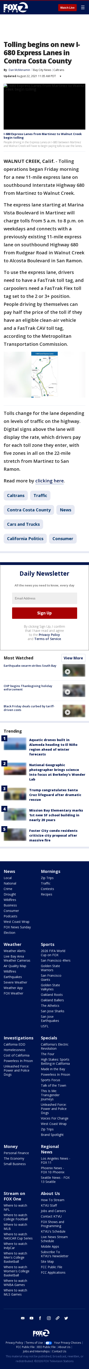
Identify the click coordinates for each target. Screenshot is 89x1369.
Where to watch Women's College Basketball (16, 1271)
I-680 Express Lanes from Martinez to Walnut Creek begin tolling (43, 136)
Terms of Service (47, 639)
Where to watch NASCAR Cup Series (18, 1236)
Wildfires (10, 900)
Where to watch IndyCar (15, 1245)
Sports (47, 944)
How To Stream (52, 1200)
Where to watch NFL (15, 1207)
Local (8, 878)
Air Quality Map (15, 966)
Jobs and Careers (53, 1211)
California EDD (14, 1044)
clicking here (49, 481)
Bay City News (42, 70)
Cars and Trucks (23, 524)
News (65, 510)
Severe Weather (15, 982)
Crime (8, 889)
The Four (47, 1054)
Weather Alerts (15, 951)
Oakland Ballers (52, 1000)
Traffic (40, 495)
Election (9, 932)
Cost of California (16, 1055)
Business (10, 905)
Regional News (50, 1149)
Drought (10, 894)
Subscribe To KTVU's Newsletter (54, 1254)
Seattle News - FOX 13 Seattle (55, 1179)
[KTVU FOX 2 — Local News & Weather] (17, 7)
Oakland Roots (52, 994)
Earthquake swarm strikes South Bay (30, 666)
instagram (48, 1318)
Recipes (46, 894)
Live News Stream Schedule (54, 1239)
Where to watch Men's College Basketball (15, 1257)
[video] (74, 670)
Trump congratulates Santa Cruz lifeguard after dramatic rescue (55, 795)
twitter (66, 1318)
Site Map (47, 1261)
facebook (40, 1318)
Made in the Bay (53, 1069)
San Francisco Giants (51, 977)
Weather (12, 944)
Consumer (62, 538)
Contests (47, 889)
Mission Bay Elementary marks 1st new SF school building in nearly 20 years (56, 815)
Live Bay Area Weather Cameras (17, 958)
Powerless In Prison (18, 1061)
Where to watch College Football (16, 1217)
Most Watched (18, 658)
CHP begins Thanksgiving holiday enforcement (28, 688)
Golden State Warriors (50, 968)
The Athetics (50, 1005)
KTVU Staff (49, 1205)
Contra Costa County (29, 510)
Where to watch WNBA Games (15, 1282)
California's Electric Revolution (54, 1046)
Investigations (18, 1038)
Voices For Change (54, 1118)
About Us (50, 1193)
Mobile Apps (50, 1246)
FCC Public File (51, 1267)
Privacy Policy (49, 634)
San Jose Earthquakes (50, 1018)
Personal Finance (16, 1153)
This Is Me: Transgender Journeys (50, 1095)
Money (11, 1146)
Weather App (13, 988)
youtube (31, 1318)
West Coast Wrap (16, 921)
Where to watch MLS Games (15, 1292)
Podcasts (10, 916)
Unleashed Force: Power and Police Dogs (16, 1070)
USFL (45, 1026)
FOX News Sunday (17, 927)
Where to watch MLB (15, 1226)
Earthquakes (13, 977)
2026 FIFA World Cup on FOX (53, 953)
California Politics (25, 538)
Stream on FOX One (14, 1196)
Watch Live (67, 7)
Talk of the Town (53, 1085)
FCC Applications (53, 1272)
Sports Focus (50, 1080)
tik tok (57, 1318)
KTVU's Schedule (53, 1231)
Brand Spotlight (52, 1134)
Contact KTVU (51, 1216)
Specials (49, 1038)
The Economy (14, 1158)
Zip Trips (47, 878)
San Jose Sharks (52, 1011)
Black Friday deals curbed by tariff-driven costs (29, 708)
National (10, 883)
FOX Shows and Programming (52, 1224)
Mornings (50, 871)
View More (73, 658)
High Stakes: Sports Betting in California (55, 1061)
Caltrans (58, 70)
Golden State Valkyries (50, 987)
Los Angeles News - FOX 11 (55, 1160)
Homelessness (14, 1050)
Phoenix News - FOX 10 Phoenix (52, 1170)
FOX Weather (13, 993)
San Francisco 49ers (56, 960)
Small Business (15, 1164)
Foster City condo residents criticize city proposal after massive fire (53, 835)
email (22, 1318)
